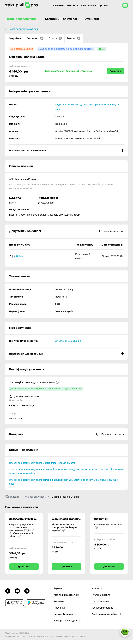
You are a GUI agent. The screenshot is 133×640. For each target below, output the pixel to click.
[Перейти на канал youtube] (17, 590)
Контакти (72, 5)
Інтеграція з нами (63, 614)
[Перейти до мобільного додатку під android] (36, 602)
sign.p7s (18, 256)
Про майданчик (100, 601)
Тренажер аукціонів (102, 607)
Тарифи (58, 588)
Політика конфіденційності (106, 614)
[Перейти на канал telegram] (27, 590)
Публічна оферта (101, 594)
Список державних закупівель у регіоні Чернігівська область (42, 462)
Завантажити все (113, 231)
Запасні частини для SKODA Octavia (66, 518)
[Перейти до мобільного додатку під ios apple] (14, 602)
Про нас (103, 5)
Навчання (58, 5)
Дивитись (24, 566)
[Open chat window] (125, 632)
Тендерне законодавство (67, 620)
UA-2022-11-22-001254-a (68, 340)
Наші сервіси (88, 5)
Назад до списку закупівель (24, 29)
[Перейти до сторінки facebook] (7, 590)
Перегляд (115, 71)
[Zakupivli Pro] (21, 5)
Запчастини (101, 518)
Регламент (60, 601)
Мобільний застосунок (66, 594)
